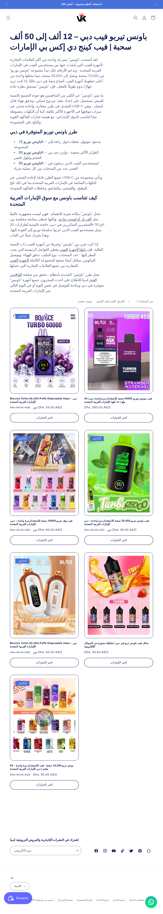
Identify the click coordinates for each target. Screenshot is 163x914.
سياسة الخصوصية (85, 900)
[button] (8, 17)
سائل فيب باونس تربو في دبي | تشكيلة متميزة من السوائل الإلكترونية (116, 645)
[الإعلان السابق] (7, 4)
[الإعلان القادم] (155, 4)
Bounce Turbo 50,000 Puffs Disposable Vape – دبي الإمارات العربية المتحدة (43, 645)
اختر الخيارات (44, 417)
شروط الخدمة (102, 900)
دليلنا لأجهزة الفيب (73, 250)
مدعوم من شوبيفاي (45, 900)
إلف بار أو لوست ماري (75, 219)
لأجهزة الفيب (19, 260)
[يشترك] (77, 850)
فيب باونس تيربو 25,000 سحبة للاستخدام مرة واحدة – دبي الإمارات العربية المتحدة (116, 522)
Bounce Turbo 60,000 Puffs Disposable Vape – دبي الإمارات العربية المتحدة (43, 400)
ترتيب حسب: (85, 301)
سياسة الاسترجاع (65, 900)
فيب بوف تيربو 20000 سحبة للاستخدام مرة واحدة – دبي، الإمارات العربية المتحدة (41, 522)
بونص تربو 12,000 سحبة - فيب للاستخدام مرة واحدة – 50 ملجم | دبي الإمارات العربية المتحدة (42, 767)
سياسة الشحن (119, 900)
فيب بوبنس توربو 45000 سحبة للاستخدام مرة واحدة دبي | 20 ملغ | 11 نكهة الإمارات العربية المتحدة (118, 400)
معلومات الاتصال (136, 900)
